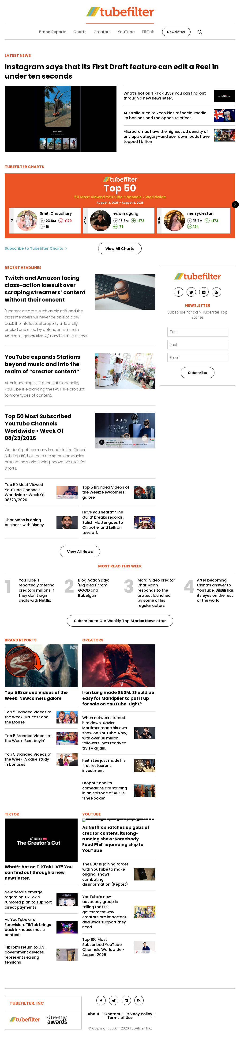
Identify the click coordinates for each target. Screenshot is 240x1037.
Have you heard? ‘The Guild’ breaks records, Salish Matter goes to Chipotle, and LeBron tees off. (103, 522)
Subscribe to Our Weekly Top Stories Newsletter (120, 621)
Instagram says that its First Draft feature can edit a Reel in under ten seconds (112, 71)
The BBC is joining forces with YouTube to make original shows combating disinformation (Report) (105, 874)
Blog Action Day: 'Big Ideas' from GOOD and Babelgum (93, 588)
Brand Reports (52, 31)
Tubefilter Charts (24, 166)
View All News (80, 551)
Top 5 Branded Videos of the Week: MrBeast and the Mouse (28, 717)
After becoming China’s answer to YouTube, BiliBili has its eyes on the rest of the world (215, 590)
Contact (112, 1014)
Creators (102, 31)
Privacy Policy (138, 1014)
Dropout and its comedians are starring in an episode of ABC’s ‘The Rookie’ (104, 791)
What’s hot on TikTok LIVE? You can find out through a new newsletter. (165, 96)
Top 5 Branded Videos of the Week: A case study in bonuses (28, 759)
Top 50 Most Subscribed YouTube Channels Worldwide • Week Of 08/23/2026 (38, 427)
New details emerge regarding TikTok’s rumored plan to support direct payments (28, 900)
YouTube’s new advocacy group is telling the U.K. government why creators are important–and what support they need (105, 912)
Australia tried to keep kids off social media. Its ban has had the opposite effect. (165, 116)
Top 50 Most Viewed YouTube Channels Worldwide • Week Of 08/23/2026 (25, 492)
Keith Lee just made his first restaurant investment (104, 765)
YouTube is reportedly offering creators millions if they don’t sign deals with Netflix (37, 590)
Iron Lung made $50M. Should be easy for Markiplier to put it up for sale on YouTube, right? (118, 698)
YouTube (126, 31)
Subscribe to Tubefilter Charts (34, 248)
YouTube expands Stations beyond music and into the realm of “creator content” (42, 364)
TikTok (148, 31)
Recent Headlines (23, 267)
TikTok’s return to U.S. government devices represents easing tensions (25, 955)
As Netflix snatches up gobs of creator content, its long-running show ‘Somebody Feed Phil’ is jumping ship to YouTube (115, 839)
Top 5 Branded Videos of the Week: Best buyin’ (28, 738)
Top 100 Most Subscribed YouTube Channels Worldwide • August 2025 (103, 947)
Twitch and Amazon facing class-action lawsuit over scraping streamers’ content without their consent (45, 288)
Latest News (18, 55)
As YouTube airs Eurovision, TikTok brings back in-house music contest (28, 927)
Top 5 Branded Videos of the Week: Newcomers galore (105, 492)
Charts (79, 31)
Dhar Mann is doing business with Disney (24, 522)
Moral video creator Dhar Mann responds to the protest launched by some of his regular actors (156, 593)
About (93, 1014)
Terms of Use (120, 1018)
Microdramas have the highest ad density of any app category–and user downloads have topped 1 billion (167, 136)
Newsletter (176, 32)
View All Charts (119, 248)
